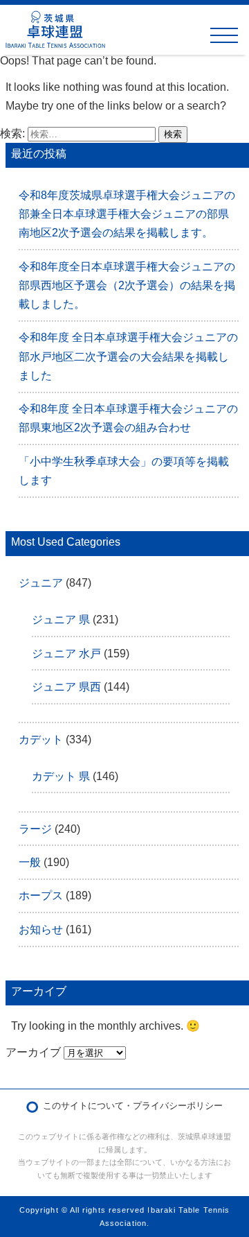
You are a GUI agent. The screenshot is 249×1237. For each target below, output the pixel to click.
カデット (41, 739)
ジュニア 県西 (66, 687)
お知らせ (41, 929)
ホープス (41, 895)
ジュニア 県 (61, 619)
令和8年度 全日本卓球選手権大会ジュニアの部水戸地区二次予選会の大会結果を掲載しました (128, 356)
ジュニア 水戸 (66, 653)
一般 (30, 862)
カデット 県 (61, 776)
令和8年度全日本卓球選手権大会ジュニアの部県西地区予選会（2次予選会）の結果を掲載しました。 (127, 285)
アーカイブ (33, 1052)
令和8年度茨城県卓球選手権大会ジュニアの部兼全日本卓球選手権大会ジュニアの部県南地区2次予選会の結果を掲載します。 (127, 214)
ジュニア (41, 583)
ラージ (35, 829)
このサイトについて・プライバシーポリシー (133, 1105)
